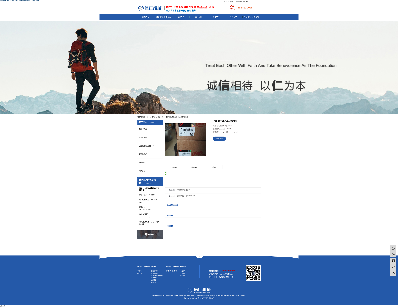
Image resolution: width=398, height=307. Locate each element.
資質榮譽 (139, 273)
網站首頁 (145, 17)
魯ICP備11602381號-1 (190, 298)
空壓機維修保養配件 (172, 117)
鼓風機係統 (143, 137)
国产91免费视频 (207, 295)
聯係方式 (226, 1)
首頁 (153, 117)
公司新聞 (182, 271)
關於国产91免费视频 (163, 17)
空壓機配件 (185, 117)
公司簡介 (139, 271)
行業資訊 (182, 273)
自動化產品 (143, 154)
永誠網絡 (211, 298)
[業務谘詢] (393, 248)
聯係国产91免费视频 (251, 17)
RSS (243, 1)
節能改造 (142, 171)
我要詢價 (219, 138)
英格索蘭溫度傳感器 (183, 190)
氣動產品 (142, 162)
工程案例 (198, 17)
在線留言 (232, 1)
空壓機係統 (143, 129)
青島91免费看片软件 (218, 295)
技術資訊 (182, 275)
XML (247, 1)
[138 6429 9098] (393, 254)
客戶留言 (233, 17)
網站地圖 (238, 1)
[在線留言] (393, 267)
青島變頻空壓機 (228, 295)
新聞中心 (216, 17)
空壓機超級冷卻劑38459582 (186, 196)
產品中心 (181, 17)
